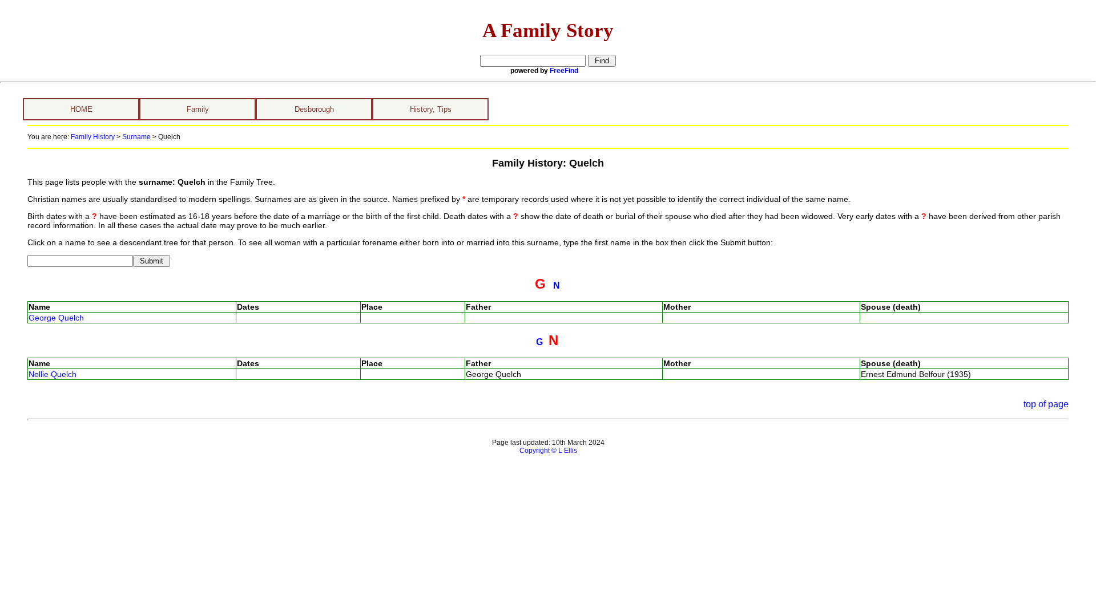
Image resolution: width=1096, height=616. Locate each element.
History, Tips (431, 109)
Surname (136, 137)
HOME (81, 109)
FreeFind (564, 71)
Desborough (314, 109)
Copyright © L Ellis (548, 451)
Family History (93, 137)
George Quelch (56, 317)
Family (198, 109)
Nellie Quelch (52, 374)
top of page (1046, 404)
